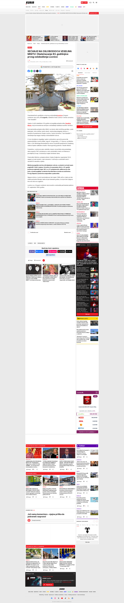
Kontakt (46, 594)
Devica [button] (93, 524)
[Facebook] (78, 68)
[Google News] (96, 68)
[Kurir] (30, 2)
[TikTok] (90, 68)
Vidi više (87, 542)
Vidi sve (87, 314)
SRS (35, 243)
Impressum (51, 594)
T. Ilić (29, 60)
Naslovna (29, 43)
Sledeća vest (67, 232)
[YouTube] (87, 68)
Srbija (38, 43)
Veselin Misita (41, 243)
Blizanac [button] (84, 524)
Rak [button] (87, 524)
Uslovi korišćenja (81, 594)
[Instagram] (81, 68)
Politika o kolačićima (59, 594)
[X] (84, 68)
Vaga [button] (96, 524)
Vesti (34, 43)
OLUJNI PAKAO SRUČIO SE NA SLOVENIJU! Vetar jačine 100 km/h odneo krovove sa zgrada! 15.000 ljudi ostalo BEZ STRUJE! (59, 13)
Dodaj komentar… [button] (36, 520)
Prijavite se (49, 584)
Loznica (30, 243)
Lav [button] (90, 524)
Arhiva (65, 594)
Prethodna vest (34, 232)
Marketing (41, 594)
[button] (69, 61)
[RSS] (93, 68)
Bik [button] (80, 524)
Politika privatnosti (72, 594)
